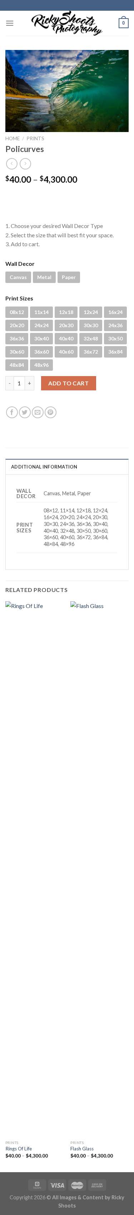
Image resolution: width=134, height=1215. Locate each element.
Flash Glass (82, 1148)
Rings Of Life (18, 1148)
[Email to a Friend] (38, 412)
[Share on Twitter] (25, 412)
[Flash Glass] (99, 868)
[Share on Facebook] (12, 412)
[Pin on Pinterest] (50, 412)
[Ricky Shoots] (67, 23)
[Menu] (9, 23)
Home (12, 138)
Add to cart (68, 383)
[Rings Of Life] (34, 868)
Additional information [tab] (44, 467)
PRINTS (35, 138)
